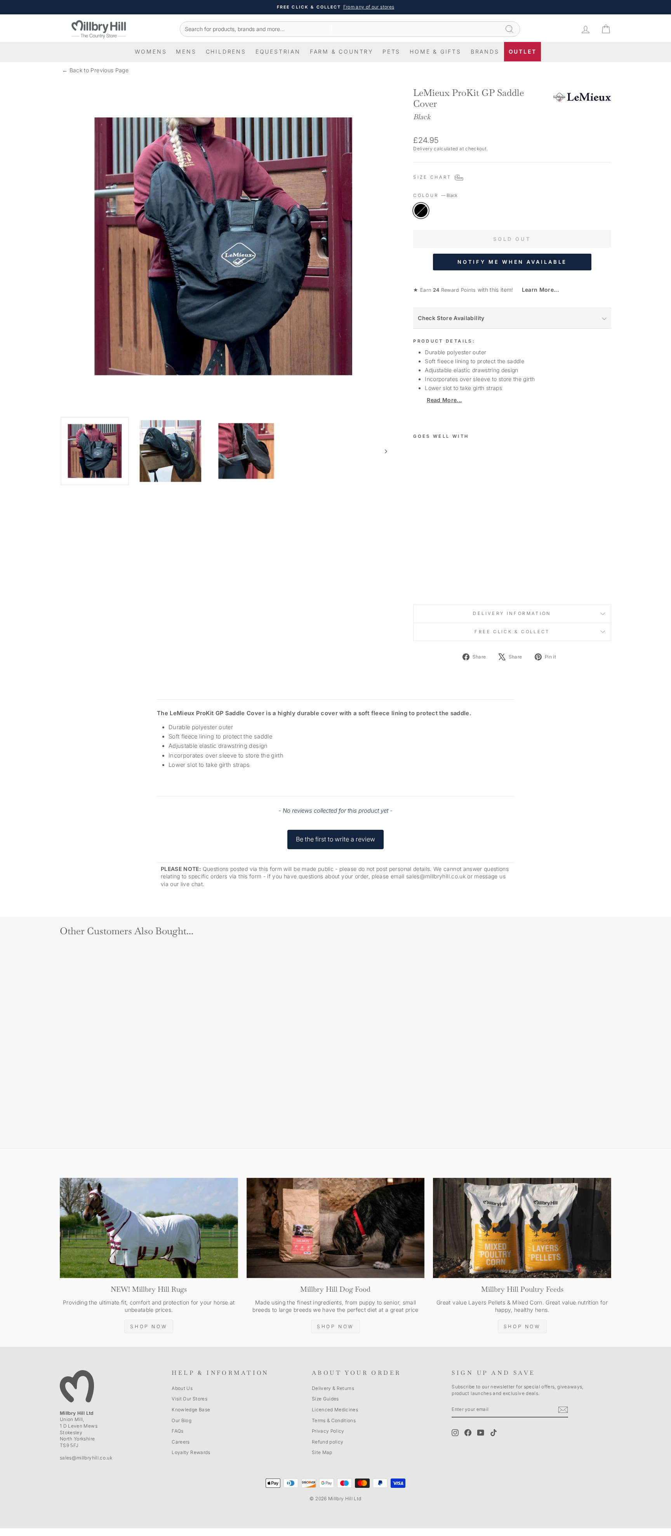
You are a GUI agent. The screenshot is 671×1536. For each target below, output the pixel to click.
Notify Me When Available (512, 262)
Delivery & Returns (333, 1388)
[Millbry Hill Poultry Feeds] (522, 1228)
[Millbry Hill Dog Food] (336, 1228)
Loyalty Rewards (191, 1452)
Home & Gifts (435, 51)
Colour (435, 195)
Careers (180, 1442)
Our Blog (181, 1420)
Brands (485, 51)
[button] (335, 835)
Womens (151, 51)
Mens (186, 51)
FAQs (177, 1431)
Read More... (444, 400)
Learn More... (537, 289)
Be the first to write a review (335, 839)
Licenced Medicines (335, 1409)
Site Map (322, 1452)
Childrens (226, 51)
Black (421, 210)
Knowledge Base (191, 1409)
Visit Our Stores (189, 1399)
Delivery (423, 149)
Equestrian (278, 51)
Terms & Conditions (334, 1420)
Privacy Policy (328, 1431)
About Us (182, 1388)
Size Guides (325, 1399)
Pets (391, 51)
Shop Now (148, 1326)
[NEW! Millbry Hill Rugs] (149, 1228)
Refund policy (328, 1442)
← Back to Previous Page (95, 70)
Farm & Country (341, 51)
